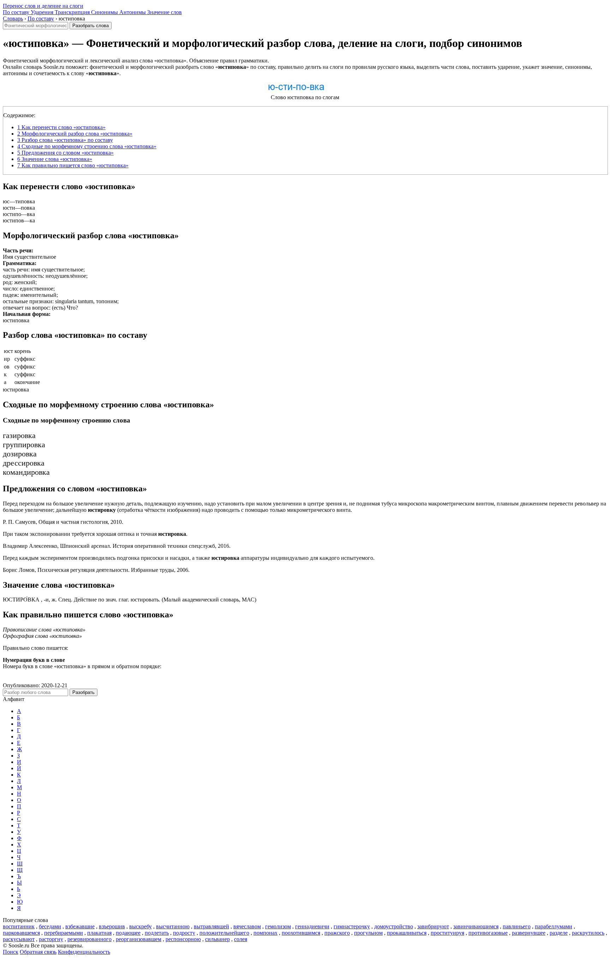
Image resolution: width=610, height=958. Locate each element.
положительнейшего (224, 933)
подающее (128, 933)
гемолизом (278, 926)
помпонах (265, 933)
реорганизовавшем (138, 939)
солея (240, 939)
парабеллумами (553, 926)
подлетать (157, 933)
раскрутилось (588, 933)
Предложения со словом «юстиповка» (65, 153)
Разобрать (83, 692)
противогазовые (488, 933)
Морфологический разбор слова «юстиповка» (74, 134)
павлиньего (517, 926)
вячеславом (247, 926)
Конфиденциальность (84, 952)
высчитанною (173, 926)
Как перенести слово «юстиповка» (61, 127)
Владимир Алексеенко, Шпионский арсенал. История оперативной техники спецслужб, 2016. (117, 546)
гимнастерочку (352, 926)
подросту (184, 933)
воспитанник (19, 926)
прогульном (368, 933)
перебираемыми (63, 933)
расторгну (51, 939)
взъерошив (112, 926)
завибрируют (433, 926)
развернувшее (528, 933)
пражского (337, 933)
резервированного (89, 939)
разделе (559, 933)
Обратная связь (38, 952)
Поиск (10, 952)
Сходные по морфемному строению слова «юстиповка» (86, 146)
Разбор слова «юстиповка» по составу (65, 140)
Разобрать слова (90, 25)
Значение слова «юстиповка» (54, 159)
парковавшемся (21, 933)
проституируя (447, 933)
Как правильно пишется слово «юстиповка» (72, 165)
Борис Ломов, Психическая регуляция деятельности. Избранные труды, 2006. (96, 570)
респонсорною (183, 939)
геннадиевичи (312, 926)
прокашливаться (406, 933)
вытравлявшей (211, 926)
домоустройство (393, 926)
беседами (50, 926)
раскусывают (19, 939)
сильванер (217, 939)
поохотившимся (301, 933)
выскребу (140, 926)
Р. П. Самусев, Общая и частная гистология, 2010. (63, 522)
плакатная (99, 933)
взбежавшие (80, 926)
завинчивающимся (475, 926)
